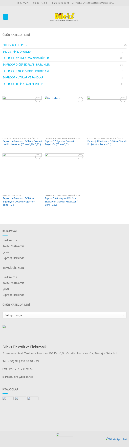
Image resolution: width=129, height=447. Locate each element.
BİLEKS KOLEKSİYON (15, 45)
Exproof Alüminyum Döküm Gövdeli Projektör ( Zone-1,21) (106, 143)
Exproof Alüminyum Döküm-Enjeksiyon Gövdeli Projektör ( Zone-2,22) (61, 201)
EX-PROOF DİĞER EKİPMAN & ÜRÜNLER (26, 64)
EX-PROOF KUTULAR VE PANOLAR (23, 77)
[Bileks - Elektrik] (64, 17)
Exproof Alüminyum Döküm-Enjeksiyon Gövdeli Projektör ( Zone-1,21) (19, 201)
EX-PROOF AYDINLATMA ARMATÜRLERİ (26, 58)
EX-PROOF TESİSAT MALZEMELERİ (23, 84)
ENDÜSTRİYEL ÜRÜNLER (17, 51)
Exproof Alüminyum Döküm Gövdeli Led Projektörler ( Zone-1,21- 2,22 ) (22, 143)
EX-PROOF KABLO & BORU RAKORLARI (26, 71)
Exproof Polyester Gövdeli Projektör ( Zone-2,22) (59, 143)
